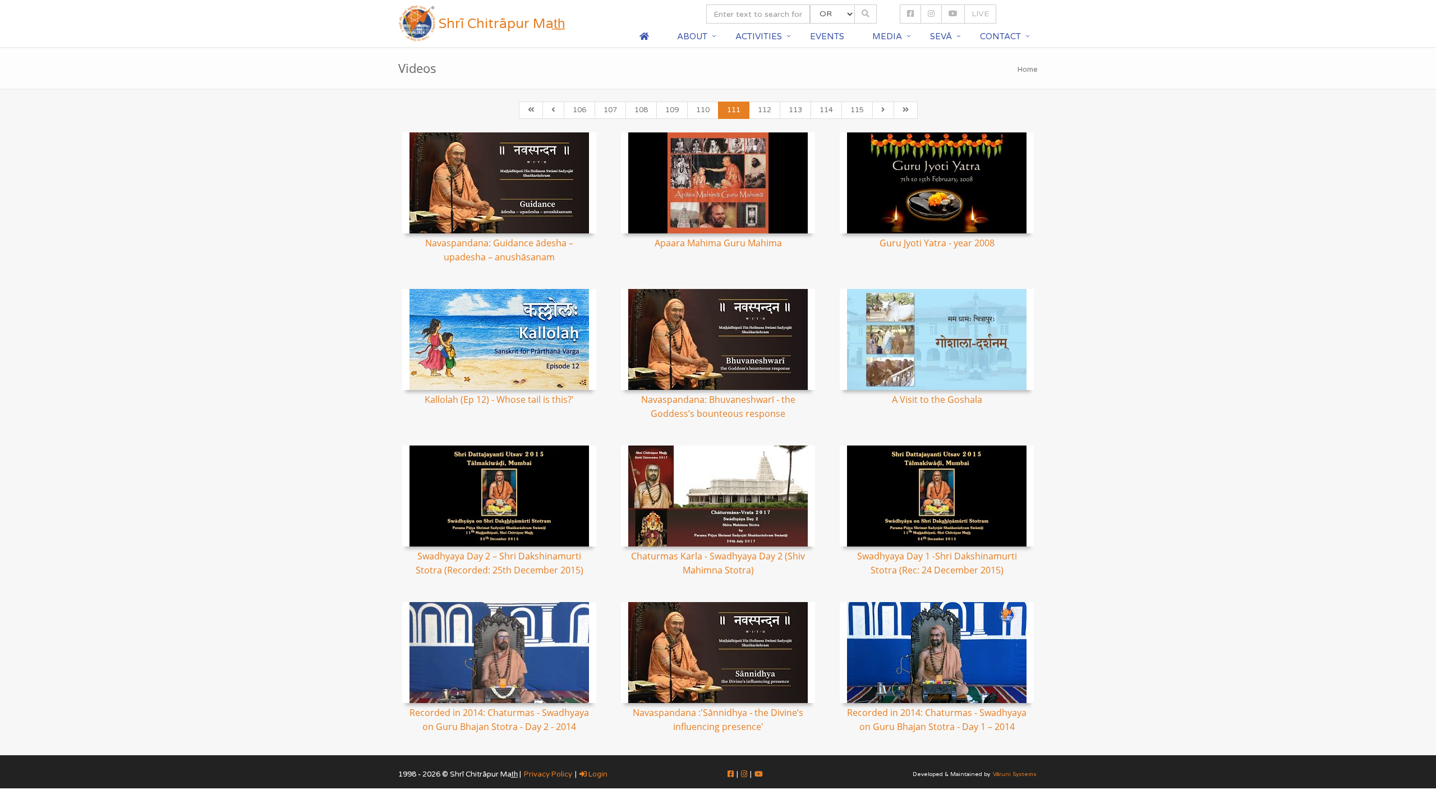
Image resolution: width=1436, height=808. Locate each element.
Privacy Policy (548, 774)
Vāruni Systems (1015, 774)
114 (826, 109)
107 (610, 109)
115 (857, 109)
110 (703, 109)
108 (641, 109)
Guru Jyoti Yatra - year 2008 (937, 243)
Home (1028, 69)
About (692, 36)
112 (764, 109)
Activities (758, 36)
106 (579, 109)
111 (733, 109)
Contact (1000, 36)
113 (795, 109)
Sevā (941, 36)
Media (887, 36)
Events (827, 36)
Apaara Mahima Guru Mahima (718, 243)
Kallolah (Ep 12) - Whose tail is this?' (499, 399)
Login (597, 774)
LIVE (980, 14)
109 (672, 109)
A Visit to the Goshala (937, 399)
